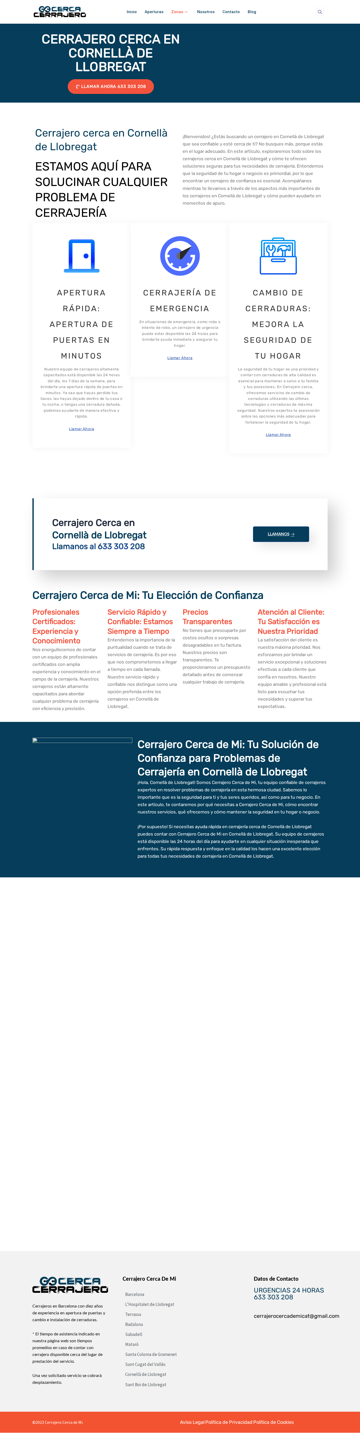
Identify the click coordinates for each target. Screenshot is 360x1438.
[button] (320, 12)
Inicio (132, 11)
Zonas (177, 11)
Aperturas (154, 11)
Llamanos (278, 534)
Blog (252, 11)
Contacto (231, 11)
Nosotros (206, 11)
